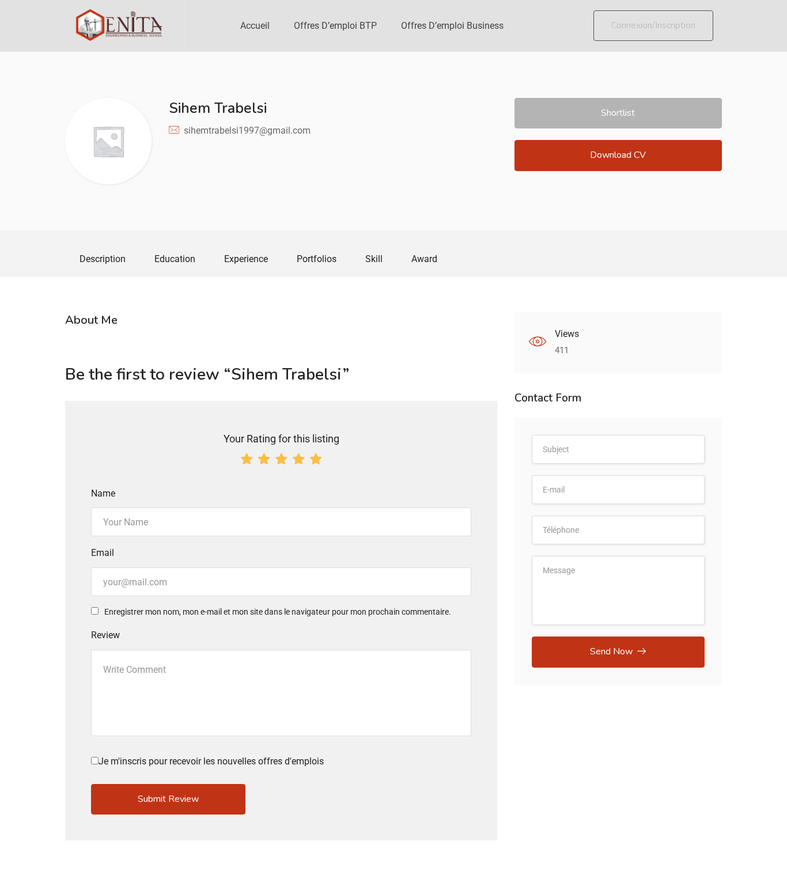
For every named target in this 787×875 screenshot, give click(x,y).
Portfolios (316, 258)
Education (174, 258)
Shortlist (618, 113)
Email (102, 552)
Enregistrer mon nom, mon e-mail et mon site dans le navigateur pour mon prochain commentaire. (277, 611)
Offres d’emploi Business (452, 25)
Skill (374, 258)
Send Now (611, 651)
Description (103, 258)
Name (103, 493)
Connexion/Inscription (653, 25)
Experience (246, 258)
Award (424, 258)
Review (105, 635)
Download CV (618, 155)
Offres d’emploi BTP (335, 25)
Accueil (255, 25)
